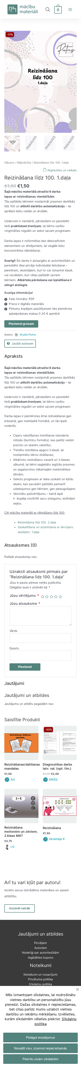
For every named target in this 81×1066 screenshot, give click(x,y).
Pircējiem (40, 943)
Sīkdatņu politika (40, 984)
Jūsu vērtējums (24, 595)
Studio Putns (28, 334)
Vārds (13, 631)
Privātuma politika (40, 979)
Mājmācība (24, 162)
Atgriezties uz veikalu (61, 170)
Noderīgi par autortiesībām (40, 952)
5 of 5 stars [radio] (60, 596)
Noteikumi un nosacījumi (40, 974)
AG (13, 779)
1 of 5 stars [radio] (42, 596)
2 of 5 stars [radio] (47, 596)
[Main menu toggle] (70, 9)
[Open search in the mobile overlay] (48, 9)
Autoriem (40, 948)
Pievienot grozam (21, 323)
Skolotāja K (57, 839)
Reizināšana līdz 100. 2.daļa (37, 522)
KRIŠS (53, 779)
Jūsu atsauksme (25, 603)
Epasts (14, 648)
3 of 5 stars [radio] (51, 596)
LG (12, 846)
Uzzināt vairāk (19, 908)
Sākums (9, 162)
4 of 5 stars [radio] (55, 596)
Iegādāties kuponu (40, 957)
